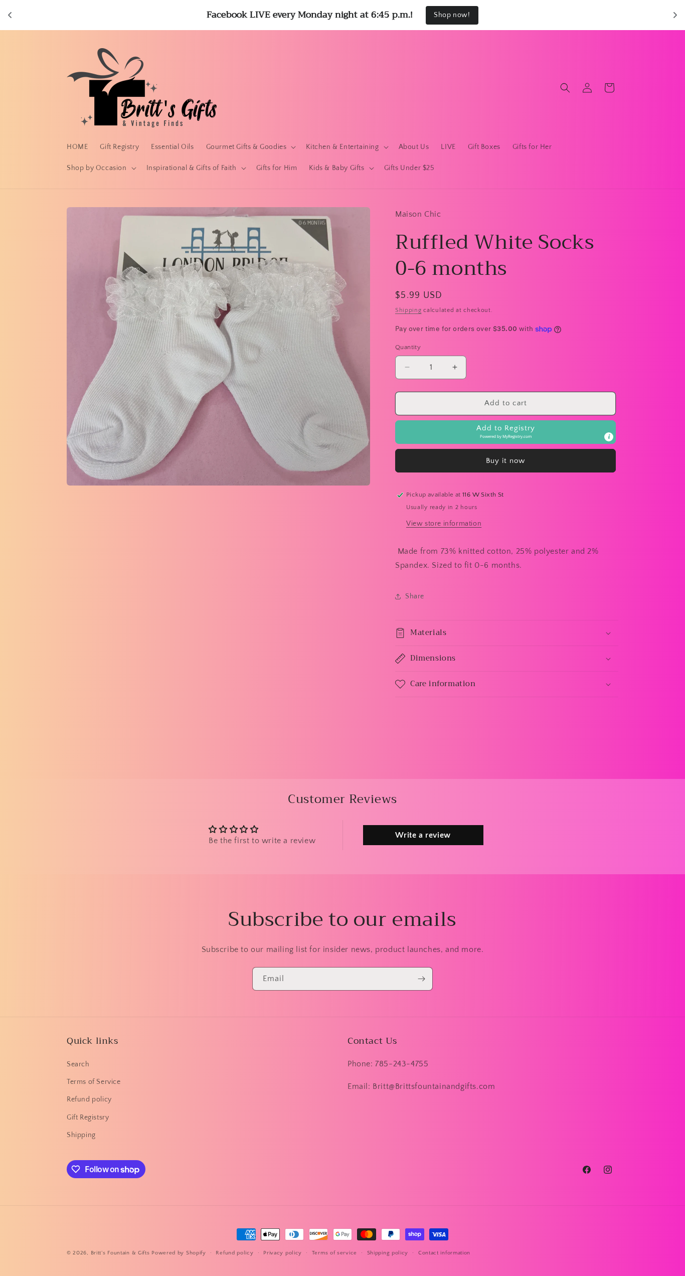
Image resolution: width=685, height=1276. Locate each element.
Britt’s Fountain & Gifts (120, 1253)
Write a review (422, 835)
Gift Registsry (88, 1117)
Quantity (408, 347)
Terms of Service (94, 1082)
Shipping (408, 310)
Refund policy (89, 1099)
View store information (443, 524)
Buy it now (505, 460)
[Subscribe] (421, 979)
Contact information (444, 1253)
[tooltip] (608, 436)
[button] (250, 146)
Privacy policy (282, 1253)
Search (78, 1064)
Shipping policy (388, 1253)
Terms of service (334, 1253)
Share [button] (414, 596)
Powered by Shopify (178, 1253)
